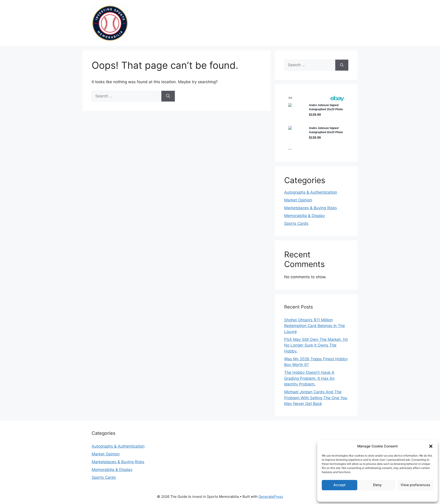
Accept (339, 485)
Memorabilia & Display (304, 215)
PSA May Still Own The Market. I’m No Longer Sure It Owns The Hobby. (316, 345)
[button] (431, 446)
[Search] (168, 96)
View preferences (415, 485)
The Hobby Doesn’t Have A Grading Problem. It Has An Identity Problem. (309, 378)
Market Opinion (298, 200)
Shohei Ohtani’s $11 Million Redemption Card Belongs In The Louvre (314, 326)
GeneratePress (270, 496)
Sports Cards (296, 223)
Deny (377, 485)
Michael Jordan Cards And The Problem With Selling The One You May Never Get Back (315, 398)
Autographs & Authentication (310, 192)
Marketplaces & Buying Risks (310, 208)
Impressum (377, 495)
